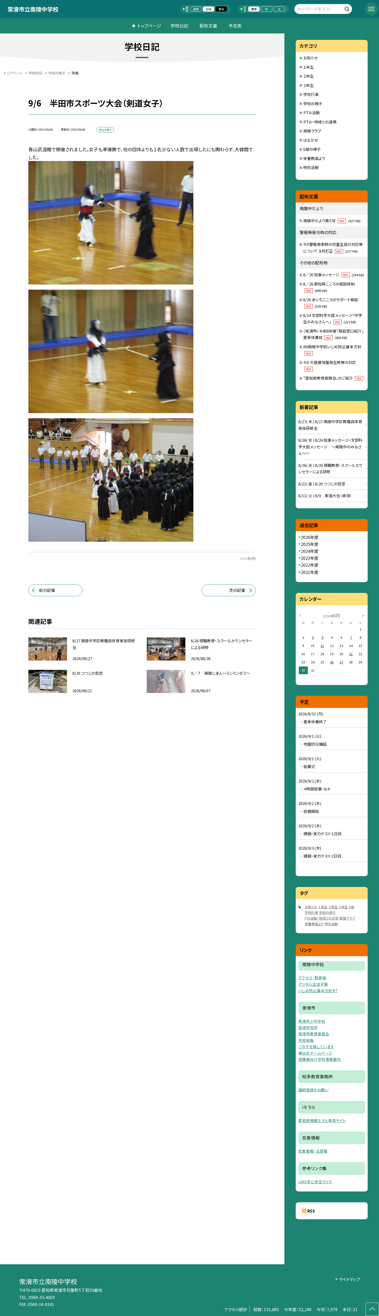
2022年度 (309, 565)
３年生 (308, 85)
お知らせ (310, 57)
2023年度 (309, 558)
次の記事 (237, 590)
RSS (311, 1211)
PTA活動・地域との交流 (322, 918)
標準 (254, 9)
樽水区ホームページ (315, 1053)
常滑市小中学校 (311, 1021)
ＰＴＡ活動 (311, 112)
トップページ (149, 25)
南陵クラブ (312, 131)
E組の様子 (312, 149)
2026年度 (309, 537)
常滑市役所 (308, 1027)
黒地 (221, 9)
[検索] (347, 8)
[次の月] (363, 615)
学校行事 (311, 94)
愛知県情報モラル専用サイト (322, 1120)
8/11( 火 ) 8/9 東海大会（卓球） (325, 495)
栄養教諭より (314, 158)
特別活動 (311, 167)
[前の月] (300, 615)
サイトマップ (349, 1279)
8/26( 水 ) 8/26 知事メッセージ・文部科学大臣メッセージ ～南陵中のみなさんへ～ (330, 446)
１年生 (308, 67)
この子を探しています (316, 1046)
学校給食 (306, 1040)
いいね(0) (248, 558)
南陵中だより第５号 (331, 220)
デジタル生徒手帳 (313, 984)
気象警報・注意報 (312, 1151)
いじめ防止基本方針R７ (318, 990)
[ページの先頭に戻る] (372, 1309)
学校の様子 (312, 103)
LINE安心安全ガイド (315, 1181)
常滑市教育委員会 (313, 1033)
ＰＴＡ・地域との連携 (319, 122)
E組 (351, 906)
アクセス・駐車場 (312, 977)
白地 (208, 9)
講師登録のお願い (313, 1089)
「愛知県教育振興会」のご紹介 (332, 378)
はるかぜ (310, 140)
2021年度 (309, 572)
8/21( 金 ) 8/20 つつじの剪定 (321, 483)
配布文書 (208, 25)
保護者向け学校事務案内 (319, 1059)
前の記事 (47, 590)
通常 (196, 9)
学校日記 (179, 25)
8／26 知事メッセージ (333, 274)
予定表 (235, 25)
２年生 (308, 76)
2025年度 (309, 544)
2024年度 (309, 551)
